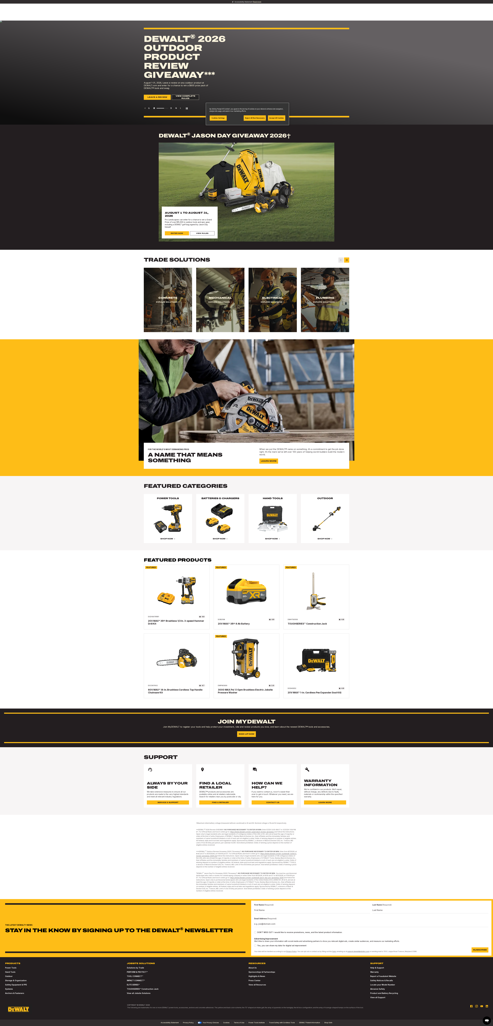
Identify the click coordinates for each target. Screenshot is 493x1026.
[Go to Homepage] (18, 1009)
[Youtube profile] (482, 1006)
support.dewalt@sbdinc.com (358, 951)
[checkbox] (255, 932)
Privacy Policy (291, 951)
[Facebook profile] (471, 1006)
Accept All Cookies (276, 118)
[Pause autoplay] (186, 108)
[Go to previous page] (145, 108)
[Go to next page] (180, 108)
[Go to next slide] (346, 260)
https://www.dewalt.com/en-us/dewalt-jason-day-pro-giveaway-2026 (257, 878)
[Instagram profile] (477, 1006)
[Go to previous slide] (341, 260)
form (334, 951)
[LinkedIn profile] (487, 1006)
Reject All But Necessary (255, 118)
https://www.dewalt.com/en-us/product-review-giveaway (252, 832)
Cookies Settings (218, 118)
